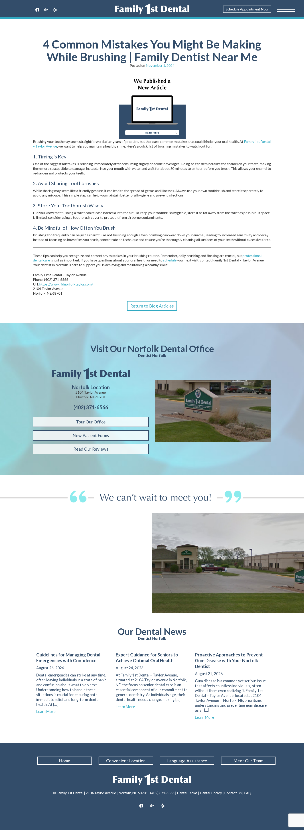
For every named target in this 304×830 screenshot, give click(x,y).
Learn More (47, 711)
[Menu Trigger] (286, 9)
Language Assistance (187, 760)
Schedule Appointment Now (247, 9)
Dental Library (211, 793)
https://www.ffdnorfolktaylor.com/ (66, 284)
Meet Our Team (248, 760)
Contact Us (233, 793)
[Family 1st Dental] (152, 8)
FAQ (247, 793)
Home (64, 760)
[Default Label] (55, 10)
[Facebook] (37, 10)
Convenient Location (126, 760)
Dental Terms (187, 793)
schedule (170, 260)
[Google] (46, 10)
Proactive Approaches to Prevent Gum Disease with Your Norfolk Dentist (229, 660)
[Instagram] (152, 806)
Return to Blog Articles (152, 305)
